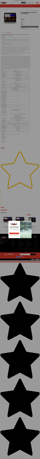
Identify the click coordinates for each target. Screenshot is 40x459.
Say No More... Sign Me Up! (14, 233)
